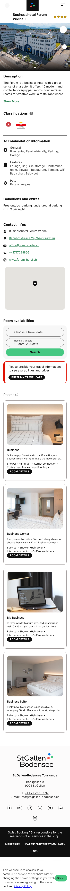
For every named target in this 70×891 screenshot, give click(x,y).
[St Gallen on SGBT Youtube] (50, 808)
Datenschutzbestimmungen (45, 844)
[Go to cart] (56, 5)
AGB (35, 851)
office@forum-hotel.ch (24, 245)
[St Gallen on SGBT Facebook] (9, 808)
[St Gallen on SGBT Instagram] (19, 808)
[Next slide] (66, 47)
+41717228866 (19, 252)
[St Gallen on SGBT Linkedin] (60, 808)
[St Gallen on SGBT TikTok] (30, 808)
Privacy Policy (23, 886)
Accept (61, 878)
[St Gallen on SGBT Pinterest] (40, 808)
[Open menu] (63, 5)
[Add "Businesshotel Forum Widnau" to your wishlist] (63, 29)
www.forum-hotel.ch (23, 259)
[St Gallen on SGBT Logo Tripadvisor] (35, 818)
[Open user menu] (7, 5)
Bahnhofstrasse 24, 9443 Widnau (32, 238)
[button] (35, 67)
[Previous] (6, 16)
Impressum (12, 844)
